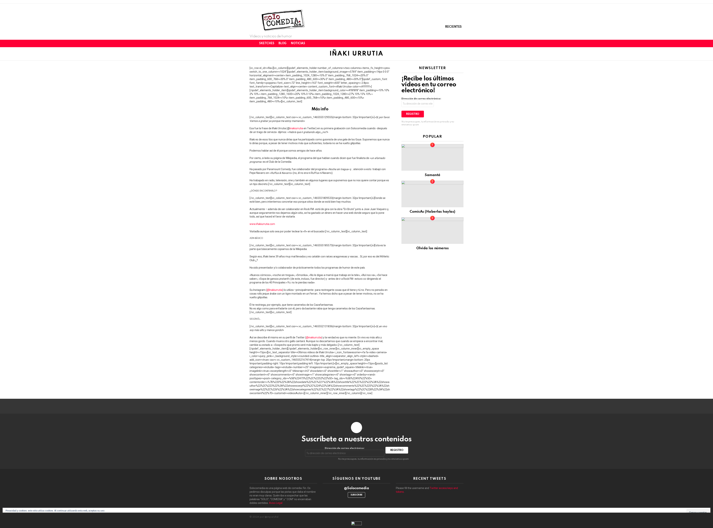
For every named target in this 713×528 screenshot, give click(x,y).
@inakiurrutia (314, 337)
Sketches (266, 43)
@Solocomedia (356, 488)
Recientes (453, 26)
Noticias (298, 43)
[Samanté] (432, 157)
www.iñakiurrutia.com (262, 223)
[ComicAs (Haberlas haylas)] (432, 194)
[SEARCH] (461, 43)
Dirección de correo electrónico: (421, 99)
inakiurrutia (296, 128)
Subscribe (356, 495)
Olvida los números (432, 248)
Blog (282, 43)
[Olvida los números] (432, 230)
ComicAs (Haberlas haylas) (432, 211)
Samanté (432, 175)
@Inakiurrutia (274, 289)
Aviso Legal (275, 502)
